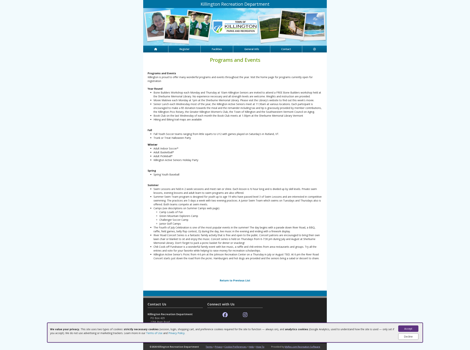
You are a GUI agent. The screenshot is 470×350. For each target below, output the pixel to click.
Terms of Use (154, 333)
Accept (408, 328)
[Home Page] (155, 49)
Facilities (217, 49)
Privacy (218, 346)
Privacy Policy (176, 333)
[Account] (314, 49)
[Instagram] (245, 315)
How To (260, 346)
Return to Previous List (235, 280)
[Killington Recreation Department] (235, 26)
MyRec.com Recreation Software (302, 346)
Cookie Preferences (235, 346)
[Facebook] (225, 315)
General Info (251, 49)
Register (184, 49)
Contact (286, 49)
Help (251, 346)
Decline (408, 336)
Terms (209, 346)
